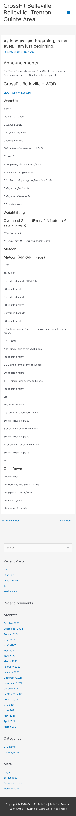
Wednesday (10, 591)
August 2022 (11, 634)
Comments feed (13, 783)
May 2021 (9, 715)
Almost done (11, 580)
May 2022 (9, 650)
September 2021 (13, 694)
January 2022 (11, 672)
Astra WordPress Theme (53, 808)
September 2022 (13, 628)
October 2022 (11, 623)
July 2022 (9, 639)
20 (5, 569)
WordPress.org (12, 788)
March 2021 (10, 726)
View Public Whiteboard (17, 92)
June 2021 (9, 710)
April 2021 (9, 721)
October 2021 (11, 688)
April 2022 (9, 656)
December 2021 (13, 677)
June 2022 (10, 645)
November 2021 (13, 683)
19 (5, 586)
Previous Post (11, 520)
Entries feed (10, 777)
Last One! (9, 575)
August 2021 (11, 699)
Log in (7, 772)
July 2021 (9, 705)
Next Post (67, 520)
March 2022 (10, 661)
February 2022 (12, 666)
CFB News (10, 746)
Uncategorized (13, 52)
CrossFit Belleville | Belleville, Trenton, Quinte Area (29, 12)
